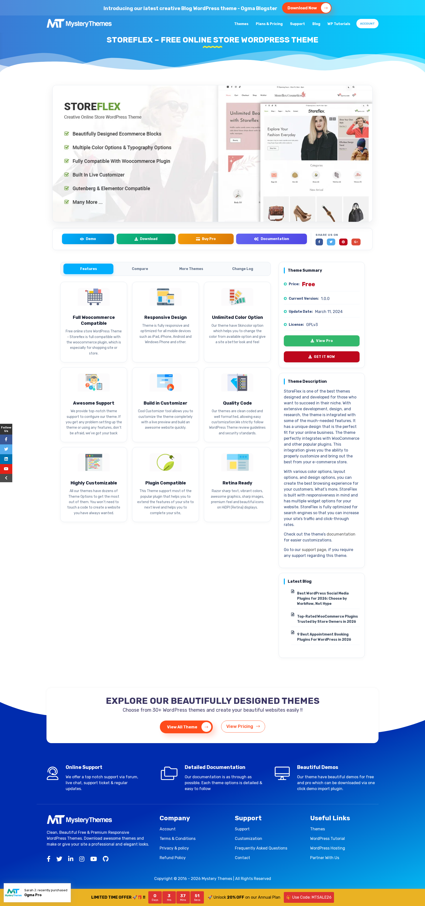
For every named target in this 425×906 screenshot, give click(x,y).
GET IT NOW (324, 357)
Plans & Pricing (269, 24)
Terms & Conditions (178, 838)
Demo (91, 239)
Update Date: (301, 312)
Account (367, 23)
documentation (341, 534)
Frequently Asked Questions (261, 848)
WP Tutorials (339, 24)
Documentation (275, 239)
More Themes (191, 269)
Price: (294, 284)
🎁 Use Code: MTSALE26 (309, 897)
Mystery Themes (217, 878)
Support (297, 24)
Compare (140, 269)
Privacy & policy (174, 848)
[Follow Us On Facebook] (6, 439)
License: (296, 325)
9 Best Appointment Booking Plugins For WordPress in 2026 (324, 637)
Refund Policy (173, 857)
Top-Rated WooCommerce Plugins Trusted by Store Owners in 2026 (327, 619)
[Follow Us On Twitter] (6, 449)
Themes (241, 24)
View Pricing (240, 726)
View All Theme (182, 727)
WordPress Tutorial (327, 838)
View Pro (324, 341)
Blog (316, 24)
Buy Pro (209, 239)
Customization (248, 838)
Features (88, 269)
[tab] (88, 269)
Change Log (242, 269)
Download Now (303, 8)
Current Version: (304, 299)
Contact (242, 857)
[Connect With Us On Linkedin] (6, 459)
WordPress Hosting (327, 848)
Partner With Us (324, 857)
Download (148, 239)
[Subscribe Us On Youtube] (6, 469)
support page (314, 549)
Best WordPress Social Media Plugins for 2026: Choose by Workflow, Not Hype (323, 598)
